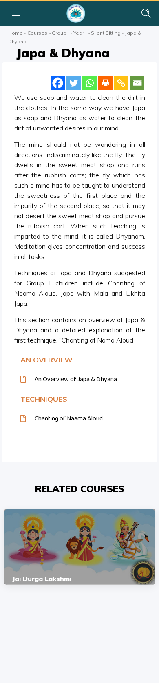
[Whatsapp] (89, 83)
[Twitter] (73, 83)
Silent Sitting (106, 33)
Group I (60, 33)
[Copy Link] (121, 83)
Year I (79, 33)
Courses (37, 33)
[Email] (137, 83)
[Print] (105, 83)
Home (15, 33)
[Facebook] (58, 83)
